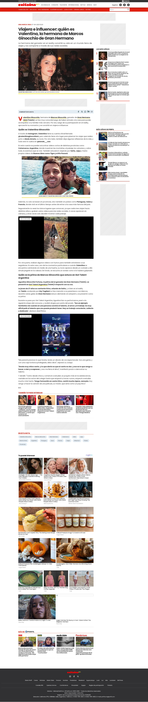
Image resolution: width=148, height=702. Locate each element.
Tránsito (109, 685)
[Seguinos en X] (128, 5)
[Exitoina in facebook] (124, 5)
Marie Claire (50, 680)
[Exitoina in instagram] (120, 5)
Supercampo (90, 680)
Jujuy (81, 437)
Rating (88, 10)
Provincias (23, 444)
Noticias (42, 680)
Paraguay (44, 440)
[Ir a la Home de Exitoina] (29, 5)
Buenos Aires (23, 440)
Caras (36, 680)
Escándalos (45, 5)
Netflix (82, 5)
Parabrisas (73, 680)
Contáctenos (64, 685)
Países (86, 440)
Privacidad (75, 685)
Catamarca (65, 437)
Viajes (68, 440)
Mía (106, 680)
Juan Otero (68, 10)
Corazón (54, 5)
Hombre (65, 680)
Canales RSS (39, 685)
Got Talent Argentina (38, 284)
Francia (60, 440)
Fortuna (58, 680)
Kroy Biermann (43, 10)
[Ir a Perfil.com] (126, 1)
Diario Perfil (28, 680)
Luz (102, 680)
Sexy (95, 5)
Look (98, 680)
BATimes (120, 680)
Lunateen (112, 680)
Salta (74, 437)
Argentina (34, 440)
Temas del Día (23, 10)
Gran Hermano (54, 437)
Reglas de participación (96, 685)
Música (89, 5)
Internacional (73, 5)
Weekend (81, 680)
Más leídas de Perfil (105, 129)
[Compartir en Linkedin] (88, 111)
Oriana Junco (79, 10)
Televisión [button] (63, 5)
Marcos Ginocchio (40, 437)
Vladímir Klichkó (56, 10)
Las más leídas (102, 49)
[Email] (92, 112)
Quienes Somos (51, 685)
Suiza (52, 440)
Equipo (83, 685)
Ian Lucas (33, 10)
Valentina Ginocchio (25, 437)
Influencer (77, 440)
